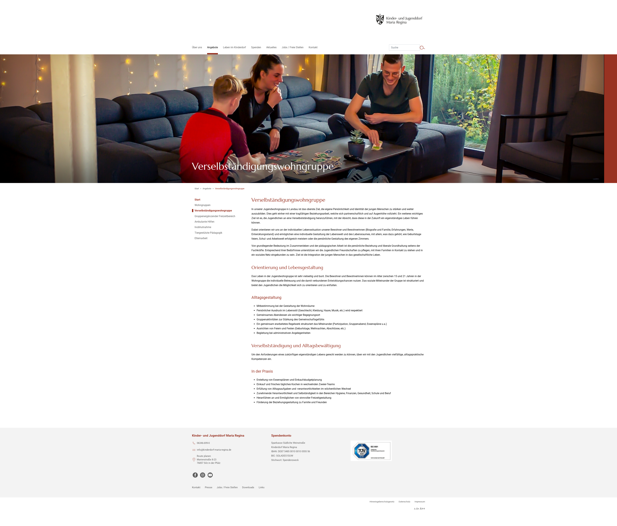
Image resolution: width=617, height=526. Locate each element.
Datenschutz (404, 501)
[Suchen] (422, 47)
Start (197, 188)
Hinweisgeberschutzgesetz (382, 501)
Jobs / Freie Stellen (227, 487)
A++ (422, 508)
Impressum (420, 501)
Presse (208, 487)
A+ (417, 508)
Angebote (207, 188)
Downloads (248, 487)
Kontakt (196, 487)
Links (261, 487)
